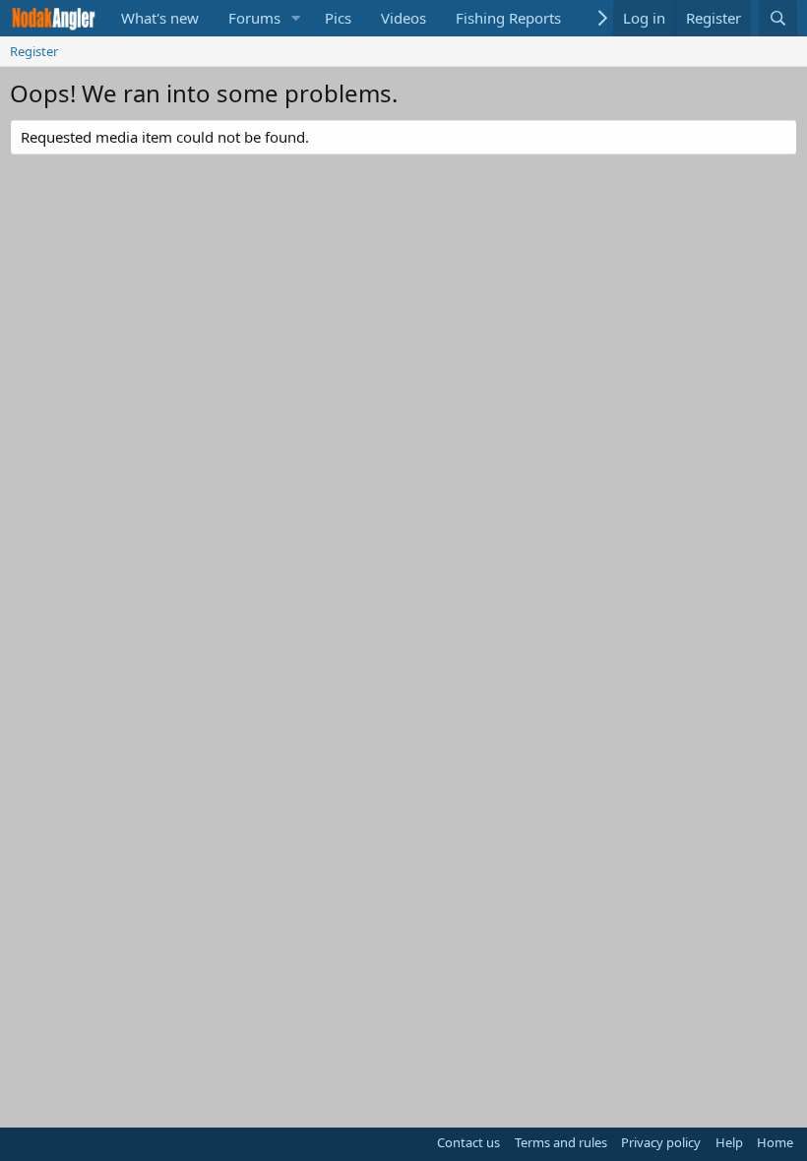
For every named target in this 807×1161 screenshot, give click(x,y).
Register (34, 51)
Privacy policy (661, 1142)
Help (729, 1142)
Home (775, 1142)
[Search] (778, 18)
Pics (338, 18)
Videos (403, 18)
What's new (160, 18)
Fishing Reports (508, 18)
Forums (254, 18)
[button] (296, 18)
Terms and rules (561, 1142)
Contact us (468, 1142)
